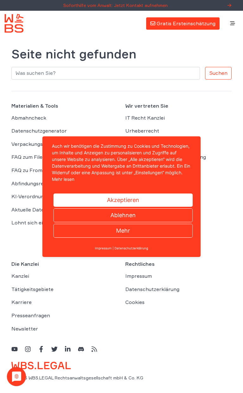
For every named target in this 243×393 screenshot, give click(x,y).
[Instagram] (28, 349)
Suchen (218, 73)
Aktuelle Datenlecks (35, 209)
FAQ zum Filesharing (35, 157)
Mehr (123, 230)
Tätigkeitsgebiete (32, 289)
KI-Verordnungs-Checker (41, 196)
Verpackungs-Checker (38, 144)
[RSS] (94, 349)
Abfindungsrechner (34, 183)
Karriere (21, 302)
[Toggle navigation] (232, 23)
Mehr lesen (63, 179)
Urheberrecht (142, 131)
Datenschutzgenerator (39, 131)
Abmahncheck (28, 118)
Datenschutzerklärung (152, 289)
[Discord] (81, 349)
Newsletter (24, 328)
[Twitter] (54, 349)
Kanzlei (20, 276)
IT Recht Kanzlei (145, 118)
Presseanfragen (30, 315)
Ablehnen (123, 215)
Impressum (138, 276)
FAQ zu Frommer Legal (38, 170)
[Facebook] (41, 349)
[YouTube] (14, 349)
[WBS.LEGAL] (14, 23)
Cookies (135, 302)
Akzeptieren (123, 200)
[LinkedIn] (68, 349)
